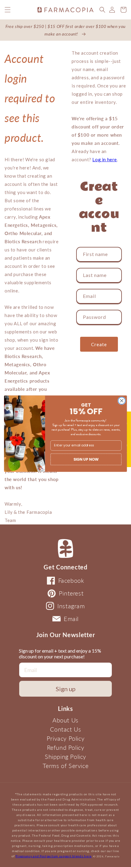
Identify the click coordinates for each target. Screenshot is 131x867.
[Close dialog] (122, 400)
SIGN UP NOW (86, 459)
